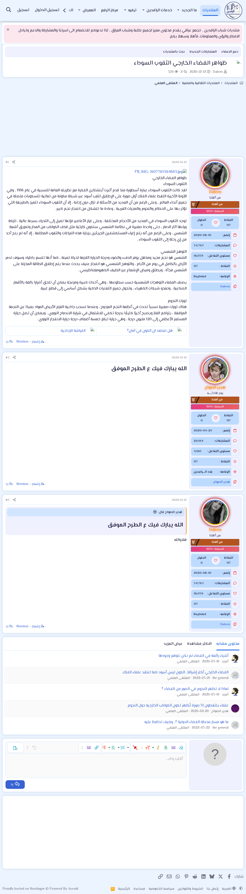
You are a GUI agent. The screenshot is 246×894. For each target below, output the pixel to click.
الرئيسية (124, 889)
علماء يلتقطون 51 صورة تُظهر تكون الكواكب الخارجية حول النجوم (178, 706)
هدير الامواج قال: (170, 512)
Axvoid (73, 889)
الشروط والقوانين (190, 889)
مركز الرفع (109, 10)
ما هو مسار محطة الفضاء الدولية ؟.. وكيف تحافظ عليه (186, 722)
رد (7, 341)
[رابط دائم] (107, 369)
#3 (7, 500)
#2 (7, 357)
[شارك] (13, 162)
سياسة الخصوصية (161, 889)
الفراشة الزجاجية (73, 331)
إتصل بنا (212, 889)
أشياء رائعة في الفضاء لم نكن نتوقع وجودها (193, 656)
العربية (227, 889)
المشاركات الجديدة (203, 51)
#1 (7, 162)
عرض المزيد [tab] (173, 644)
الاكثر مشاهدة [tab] (199, 644)
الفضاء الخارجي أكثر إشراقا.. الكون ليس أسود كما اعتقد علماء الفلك (175, 673)
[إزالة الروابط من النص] (135, 747)
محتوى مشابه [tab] (228, 644)
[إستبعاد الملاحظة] (8, 30)
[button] (178, 10)
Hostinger (38, 889)
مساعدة (139, 889)
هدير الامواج (221, 482)
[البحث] (8, 10)
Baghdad (200, 276)
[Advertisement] (123, 123)
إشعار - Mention (28, 341)
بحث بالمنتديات (174, 51)
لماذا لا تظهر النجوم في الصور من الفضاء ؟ (195, 689)
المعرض (89, 10)
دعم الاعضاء (229, 51)
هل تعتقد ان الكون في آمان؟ (150, 331)
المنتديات (210, 10)
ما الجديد (189, 10)
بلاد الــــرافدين (203, 472)
